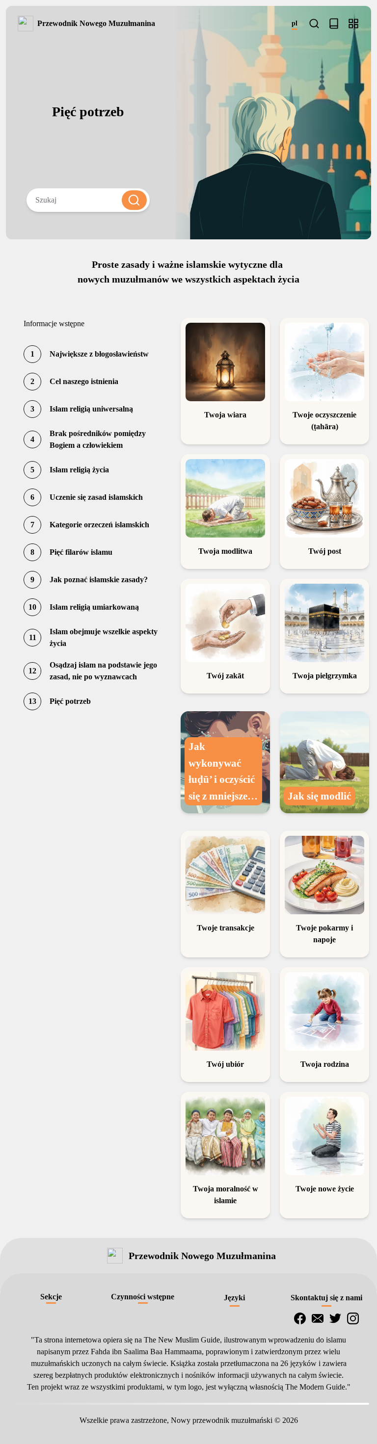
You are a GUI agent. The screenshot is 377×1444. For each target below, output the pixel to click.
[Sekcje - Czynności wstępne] (353, 23)
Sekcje (51, 1296)
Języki (234, 1297)
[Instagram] (353, 1318)
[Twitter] (335, 1318)
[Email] (317, 1318)
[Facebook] (300, 1318)
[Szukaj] (314, 23)
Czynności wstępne (142, 1296)
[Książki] (334, 23)
